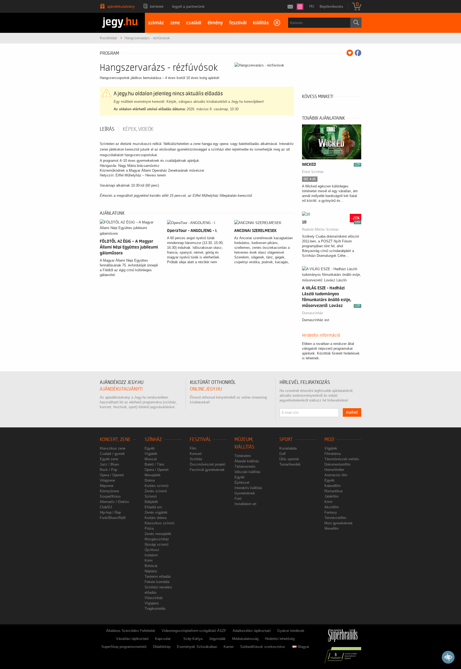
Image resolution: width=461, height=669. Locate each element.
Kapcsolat (162, 639)
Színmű (151, 496)
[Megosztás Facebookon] (358, 53)
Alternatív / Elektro (114, 502)
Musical (151, 459)
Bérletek (157, 6)
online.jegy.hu (206, 389)
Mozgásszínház (157, 539)
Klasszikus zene (112, 448)
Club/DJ (106, 507)
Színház (153, 439)
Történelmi (243, 456)
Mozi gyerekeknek (338, 523)
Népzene (106, 486)
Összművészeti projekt (207, 464)
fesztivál (238, 23)
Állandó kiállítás (247, 461)
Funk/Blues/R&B (113, 518)
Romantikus (333, 491)
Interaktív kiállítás (248, 488)
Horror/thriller (334, 470)
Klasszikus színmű (159, 523)
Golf (282, 454)
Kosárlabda (288, 448)
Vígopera (151, 603)
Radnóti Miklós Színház (320, 229)
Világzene (107, 480)
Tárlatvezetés (245, 467)
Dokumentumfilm (337, 464)
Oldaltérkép (161, 647)
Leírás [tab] (107, 129)
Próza (149, 528)
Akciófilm (331, 507)
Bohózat (151, 566)
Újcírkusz (152, 550)
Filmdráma (332, 454)
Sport (286, 439)
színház (156, 23)
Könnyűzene (109, 491)
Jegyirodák (217, 639)
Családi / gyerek (112, 454)
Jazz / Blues (109, 464)
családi (193, 23)
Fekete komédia (157, 582)
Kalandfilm (332, 486)
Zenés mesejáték (158, 534)
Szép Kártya (192, 639)
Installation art (245, 504)
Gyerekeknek (245, 493)
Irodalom (151, 555)
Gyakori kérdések (290, 631)
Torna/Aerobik (290, 464)
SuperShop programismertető (123, 647)
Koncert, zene (115, 439)
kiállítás (261, 23)
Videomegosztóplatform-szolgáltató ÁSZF (194, 631)
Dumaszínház (312, 313)
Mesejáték (153, 475)
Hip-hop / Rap (110, 512)
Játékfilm (331, 496)
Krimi (149, 560)
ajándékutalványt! (121, 389)
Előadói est (153, 507)
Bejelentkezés (331, 6)
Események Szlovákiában (197, 647)
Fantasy (330, 512)
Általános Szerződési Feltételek (130, 631)
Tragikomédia (155, 609)
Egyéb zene (109, 459)
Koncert (196, 454)
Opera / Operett (112, 475)
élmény (215, 23)
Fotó (238, 499)
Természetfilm (335, 518)
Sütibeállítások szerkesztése (262, 647)
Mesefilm (331, 528)
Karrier (229, 647)
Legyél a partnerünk (188, 6)
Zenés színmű (156, 491)
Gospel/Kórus (110, 496)
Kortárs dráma (155, 518)
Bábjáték (151, 502)
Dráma (150, 480)
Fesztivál (200, 439)
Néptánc (151, 571)
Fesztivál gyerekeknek (207, 470)
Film (193, 448)
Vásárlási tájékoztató (132, 639)
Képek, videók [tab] (138, 129)
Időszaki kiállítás (248, 472)
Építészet (242, 483)
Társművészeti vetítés (341, 459)
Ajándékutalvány (121, 6)
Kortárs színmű (156, 486)
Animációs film (335, 475)
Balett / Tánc (155, 464)
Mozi (329, 439)
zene (175, 23)
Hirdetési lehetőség (280, 639)
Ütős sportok (289, 459)
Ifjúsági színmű (156, 544)
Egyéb (149, 448)
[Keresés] (355, 23)
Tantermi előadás (158, 576)
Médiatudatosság (245, 639)
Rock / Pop (108, 470)
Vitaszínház (154, 598)
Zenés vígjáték (156, 512)
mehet (352, 412)
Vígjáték (151, 454)
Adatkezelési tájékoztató (252, 631)
